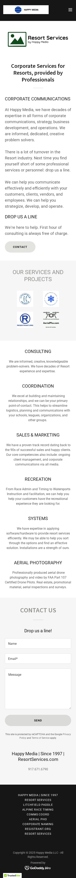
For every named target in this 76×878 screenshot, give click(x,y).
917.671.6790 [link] (38, 769)
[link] (26, 10)
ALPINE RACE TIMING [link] (38, 809)
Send (38, 720)
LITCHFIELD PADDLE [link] (38, 804)
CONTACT (20, 247)
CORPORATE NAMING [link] (38, 824)
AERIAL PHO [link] (38, 819)
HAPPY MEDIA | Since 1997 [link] (38, 795)
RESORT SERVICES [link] (38, 800)
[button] (70, 10)
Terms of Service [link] (40, 738)
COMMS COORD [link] (38, 814)
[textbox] (38, 643)
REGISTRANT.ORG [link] (38, 829)
